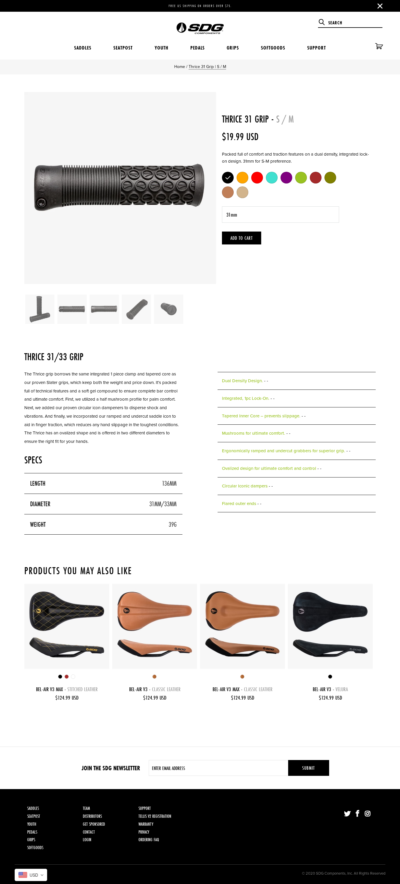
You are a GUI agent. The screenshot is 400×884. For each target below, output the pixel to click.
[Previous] (34, 188)
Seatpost (123, 47)
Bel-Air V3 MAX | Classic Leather (242, 626)
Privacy (144, 832)
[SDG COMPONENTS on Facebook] (357, 814)
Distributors (92, 816)
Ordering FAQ (149, 840)
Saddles (82, 47)
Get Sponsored (94, 824)
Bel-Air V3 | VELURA (330, 626)
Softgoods (273, 47)
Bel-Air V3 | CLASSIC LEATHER (154, 626)
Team (86, 808)
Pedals (197, 47)
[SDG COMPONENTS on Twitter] (347, 814)
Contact (89, 832)
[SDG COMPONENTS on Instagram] (367, 814)
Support (316, 47)
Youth (161, 47)
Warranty (146, 824)
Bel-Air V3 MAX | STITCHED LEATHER (66, 626)
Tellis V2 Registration (155, 816)
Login (87, 840)
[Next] (205, 188)
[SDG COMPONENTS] (200, 24)
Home (179, 66)
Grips (233, 47)
